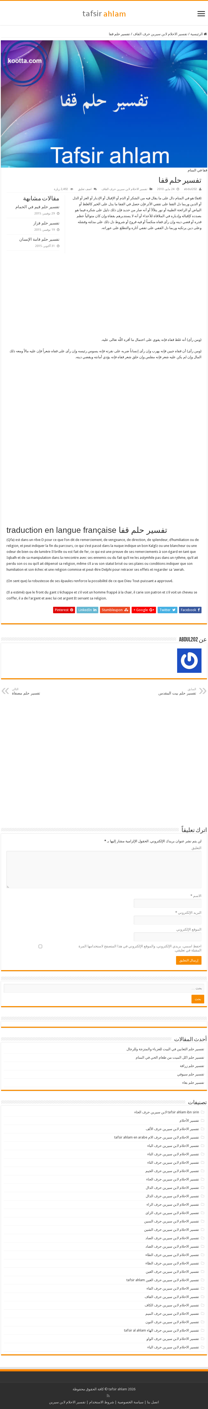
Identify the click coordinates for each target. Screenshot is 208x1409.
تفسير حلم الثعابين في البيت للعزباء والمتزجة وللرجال (165, 1049)
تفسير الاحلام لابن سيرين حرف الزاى (172, 1213)
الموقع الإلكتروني (189, 929)
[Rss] (108, 1395)
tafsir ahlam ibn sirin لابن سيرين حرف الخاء (166, 1112)
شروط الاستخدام (101, 1402)
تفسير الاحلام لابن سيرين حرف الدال (172, 1188)
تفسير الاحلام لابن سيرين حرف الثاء (173, 1162)
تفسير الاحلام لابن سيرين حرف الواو (173, 1339)
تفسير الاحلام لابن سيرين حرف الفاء (173, 1288)
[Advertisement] (104, 297)
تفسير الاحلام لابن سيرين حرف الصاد (172, 1238)
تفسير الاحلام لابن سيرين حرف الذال (172, 1196)
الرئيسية (197, 34)
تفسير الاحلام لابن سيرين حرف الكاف (172, 1305)
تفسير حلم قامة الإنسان (39, 239)
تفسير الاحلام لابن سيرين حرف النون (172, 1322)
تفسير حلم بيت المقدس (177, 691)
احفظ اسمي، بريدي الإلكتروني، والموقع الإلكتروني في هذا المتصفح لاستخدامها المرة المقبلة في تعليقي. (140, 948)
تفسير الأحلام (189, 1120)
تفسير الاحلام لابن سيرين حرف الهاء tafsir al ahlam (161, 1330)
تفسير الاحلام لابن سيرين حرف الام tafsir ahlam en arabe (156, 1137)
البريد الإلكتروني (188, 913)
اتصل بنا (153, 1402)
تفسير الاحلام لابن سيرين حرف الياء (173, 1347)
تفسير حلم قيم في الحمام (37, 206)
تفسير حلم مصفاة (26, 691)
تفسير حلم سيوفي (190, 1074)
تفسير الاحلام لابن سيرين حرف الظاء (172, 1263)
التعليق (196, 848)
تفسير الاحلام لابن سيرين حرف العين (172, 1272)
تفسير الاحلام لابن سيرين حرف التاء (173, 1154)
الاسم (196, 896)
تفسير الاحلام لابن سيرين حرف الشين (171, 1230)
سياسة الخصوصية (131, 1402)
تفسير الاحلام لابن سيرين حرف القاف (160, 34)
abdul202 (190, 189)
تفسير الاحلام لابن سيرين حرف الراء (173, 1204)
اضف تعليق (85, 189)
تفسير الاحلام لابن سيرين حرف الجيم (172, 1171)
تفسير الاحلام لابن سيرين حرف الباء (173, 1146)
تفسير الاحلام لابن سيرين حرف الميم (172, 1314)
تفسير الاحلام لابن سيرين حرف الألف (172, 1129)
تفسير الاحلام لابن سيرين (67, 1402)
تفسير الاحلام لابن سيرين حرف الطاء (172, 1255)
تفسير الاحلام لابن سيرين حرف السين (171, 1221)
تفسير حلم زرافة (192, 1066)
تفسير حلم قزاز (46, 223)
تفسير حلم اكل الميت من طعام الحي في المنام (170, 1057)
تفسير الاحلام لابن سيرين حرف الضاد (172, 1246)
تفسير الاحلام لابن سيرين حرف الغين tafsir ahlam (162, 1280)
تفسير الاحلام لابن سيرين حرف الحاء (172, 1179)
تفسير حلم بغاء (193, 1083)
